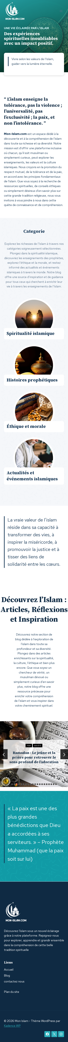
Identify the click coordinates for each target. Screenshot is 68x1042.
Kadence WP (12, 1026)
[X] (54, 1034)
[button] (12, 784)
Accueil (8, 969)
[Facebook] (47, 1034)
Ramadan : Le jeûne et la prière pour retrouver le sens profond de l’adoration (34, 757)
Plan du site (11, 992)
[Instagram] (61, 1034)
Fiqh (29, 745)
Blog (7, 975)
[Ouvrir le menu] (61, 10)
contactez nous (14, 981)
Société (37, 745)
